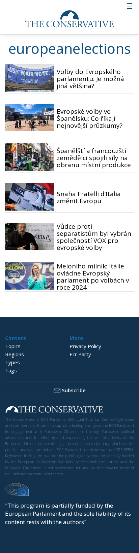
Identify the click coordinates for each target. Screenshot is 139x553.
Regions (14, 354)
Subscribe (74, 390)
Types (12, 362)
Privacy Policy (85, 346)
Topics (13, 346)
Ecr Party (80, 354)
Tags (11, 370)
